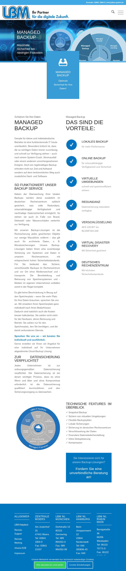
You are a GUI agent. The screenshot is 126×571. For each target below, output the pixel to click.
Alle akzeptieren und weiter (49, 565)
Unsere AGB (20, 548)
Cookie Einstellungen (80, 565)
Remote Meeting (18, 541)
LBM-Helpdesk (21, 525)
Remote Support (18, 532)
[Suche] (111, 12)
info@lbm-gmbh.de (115, 2)
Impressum (19, 553)
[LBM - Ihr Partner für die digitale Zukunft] (35, 12)
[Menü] (119, 12)
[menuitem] (111, 12)
